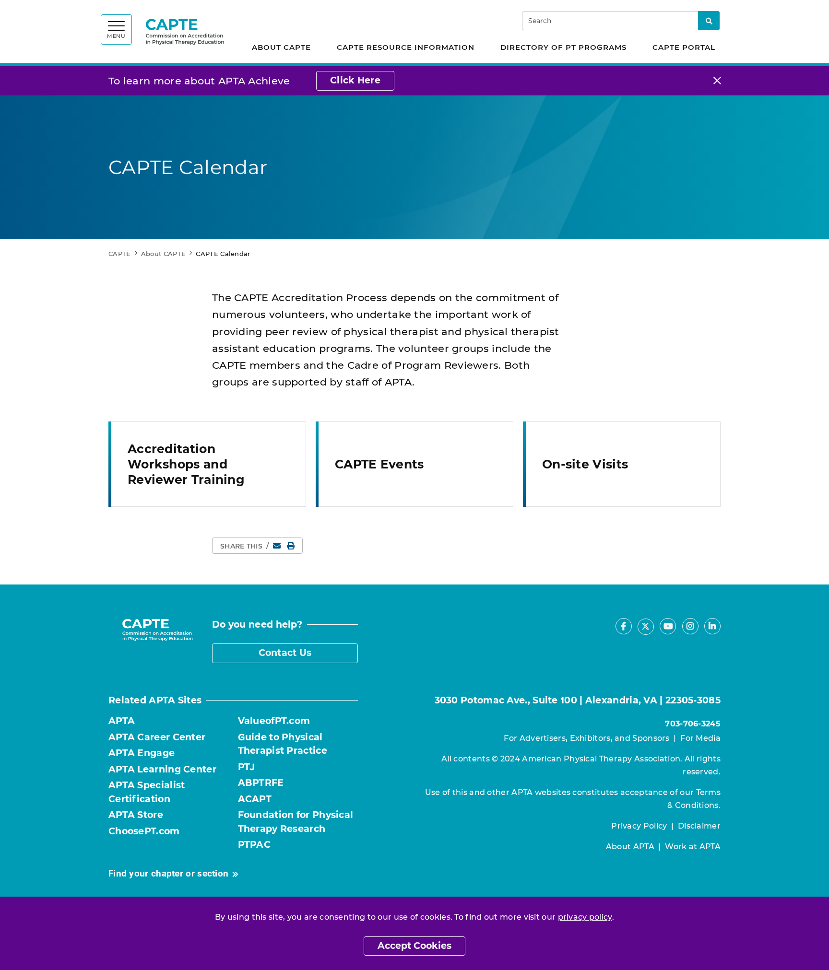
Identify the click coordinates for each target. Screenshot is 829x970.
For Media (700, 738)
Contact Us (285, 652)
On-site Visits (585, 464)
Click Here (355, 80)
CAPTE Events (379, 464)
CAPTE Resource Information (405, 47)
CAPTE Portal (683, 47)
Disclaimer (699, 825)
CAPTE (119, 253)
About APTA (630, 846)
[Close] (717, 81)
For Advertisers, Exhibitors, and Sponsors (586, 738)
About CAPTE (281, 47)
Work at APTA (693, 846)
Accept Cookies (414, 945)
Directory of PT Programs (563, 47)
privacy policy (585, 917)
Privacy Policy (639, 825)
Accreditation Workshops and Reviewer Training (186, 464)
